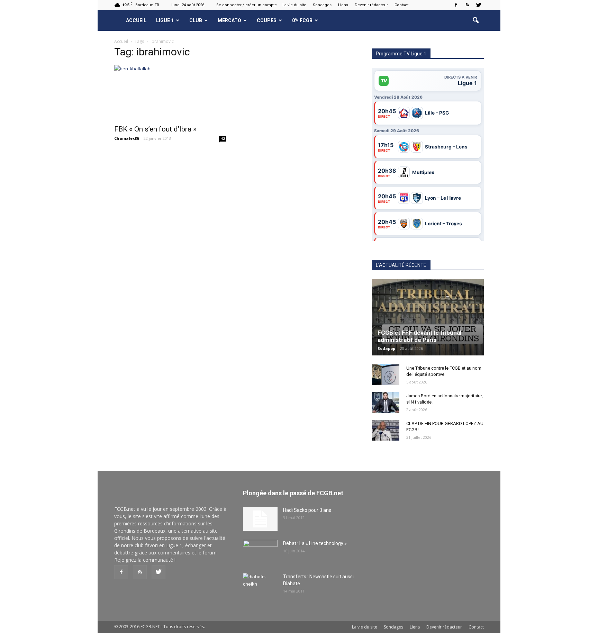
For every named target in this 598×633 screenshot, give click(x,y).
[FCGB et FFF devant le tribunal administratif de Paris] (428, 317)
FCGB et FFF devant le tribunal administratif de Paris (419, 336)
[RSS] (467, 5)
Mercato (229, 20)
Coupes (267, 20)
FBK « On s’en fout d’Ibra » (155, 129)
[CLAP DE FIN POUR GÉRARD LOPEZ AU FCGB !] (385, 430)
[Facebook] (456, 5)
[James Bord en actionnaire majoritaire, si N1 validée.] (385, 402)
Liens (343, 5)
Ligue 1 (165, 20)
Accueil (136, 20)
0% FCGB (302, 20)
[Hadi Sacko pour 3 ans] (260, 519)
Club (195, 20)
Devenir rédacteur (371, 5)
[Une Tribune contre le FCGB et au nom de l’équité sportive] (385, 374)
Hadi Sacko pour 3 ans (307, 510)
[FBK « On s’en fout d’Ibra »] (170, 92)
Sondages (322, 5)
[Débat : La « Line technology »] (260, 552)
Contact (401, 5)
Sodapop (386, 348)
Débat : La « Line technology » (315, 543)
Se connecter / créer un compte (246, 5)
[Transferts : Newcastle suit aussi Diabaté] (260, 585)
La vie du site (294, 5)
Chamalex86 (126, 138)
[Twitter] (478, 5)
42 (223, 138)
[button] (475, 20)
